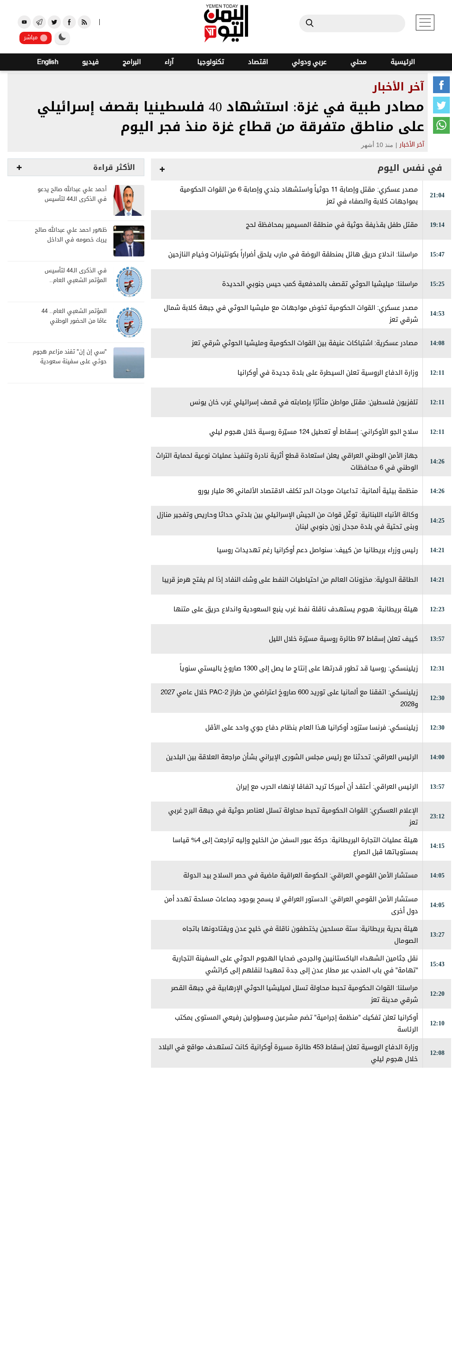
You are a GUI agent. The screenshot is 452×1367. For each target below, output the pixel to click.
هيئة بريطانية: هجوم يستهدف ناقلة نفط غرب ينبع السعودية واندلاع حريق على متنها (295, 609)
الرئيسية (403, 62)
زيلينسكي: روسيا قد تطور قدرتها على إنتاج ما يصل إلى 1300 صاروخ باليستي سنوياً (299, 668)
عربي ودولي (309, 62)
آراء (169, 62)
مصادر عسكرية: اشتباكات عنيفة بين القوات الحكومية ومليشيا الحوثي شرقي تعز (305, 343)
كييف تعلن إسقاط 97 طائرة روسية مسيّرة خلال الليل (343, 639)
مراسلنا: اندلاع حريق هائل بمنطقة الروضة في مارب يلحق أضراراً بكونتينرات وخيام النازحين (293, 254)
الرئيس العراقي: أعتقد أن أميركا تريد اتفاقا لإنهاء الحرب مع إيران (327, 786)
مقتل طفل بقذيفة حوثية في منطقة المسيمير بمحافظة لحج (332, 225)
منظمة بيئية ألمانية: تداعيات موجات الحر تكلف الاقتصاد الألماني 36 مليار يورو (308, 491)
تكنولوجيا (210, 62)
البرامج (132, 62)
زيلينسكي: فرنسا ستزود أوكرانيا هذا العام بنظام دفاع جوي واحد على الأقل (311, 727)
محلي (358, 62)
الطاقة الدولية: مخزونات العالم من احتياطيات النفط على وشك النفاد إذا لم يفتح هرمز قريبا (290, 579)
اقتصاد (258, 62)
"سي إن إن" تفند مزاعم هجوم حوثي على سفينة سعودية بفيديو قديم (70, 361)
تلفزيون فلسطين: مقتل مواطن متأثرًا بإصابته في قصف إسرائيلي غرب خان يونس (304, 402)
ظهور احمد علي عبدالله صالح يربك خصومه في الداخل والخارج (71, 239)
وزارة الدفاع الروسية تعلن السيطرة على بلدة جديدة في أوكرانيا (327, 372)
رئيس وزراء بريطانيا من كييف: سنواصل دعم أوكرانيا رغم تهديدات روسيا (317, 550)
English (47, 62)
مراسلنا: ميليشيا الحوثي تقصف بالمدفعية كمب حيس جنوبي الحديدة (320, 284)
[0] (441, 86)
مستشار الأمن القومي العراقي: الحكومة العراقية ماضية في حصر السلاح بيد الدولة (300, 875)
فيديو (90, 62)
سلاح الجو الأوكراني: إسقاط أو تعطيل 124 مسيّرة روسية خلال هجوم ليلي (313, 432)
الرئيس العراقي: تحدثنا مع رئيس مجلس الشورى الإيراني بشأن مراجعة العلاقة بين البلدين (292, 757)
